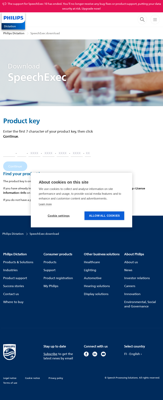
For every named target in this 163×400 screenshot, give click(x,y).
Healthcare (92, 262)
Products (50, 262)
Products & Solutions (18, 262)
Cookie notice (32, 378)
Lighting (90, 270)
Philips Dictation (13, 33)
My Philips (51, 286)
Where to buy (13, 302)
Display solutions (96, 294)
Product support (15, 278)
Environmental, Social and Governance (140, 304)
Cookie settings (59, 215)
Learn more (45, 204)
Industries (10, 270)
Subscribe (50, 354)
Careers (129, 286)
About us (131, 262)
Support (49, 270)
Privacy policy (56, 378)
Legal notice (9, 378)
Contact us (11, 294)
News (128, 270)
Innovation (132, 294)
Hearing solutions (97, 286)
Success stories (13, 286)
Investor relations (137, 278)
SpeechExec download (45, 33)
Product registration (58, 278)
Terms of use (10, 383)
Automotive (93, 278)
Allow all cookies (104, 215)
